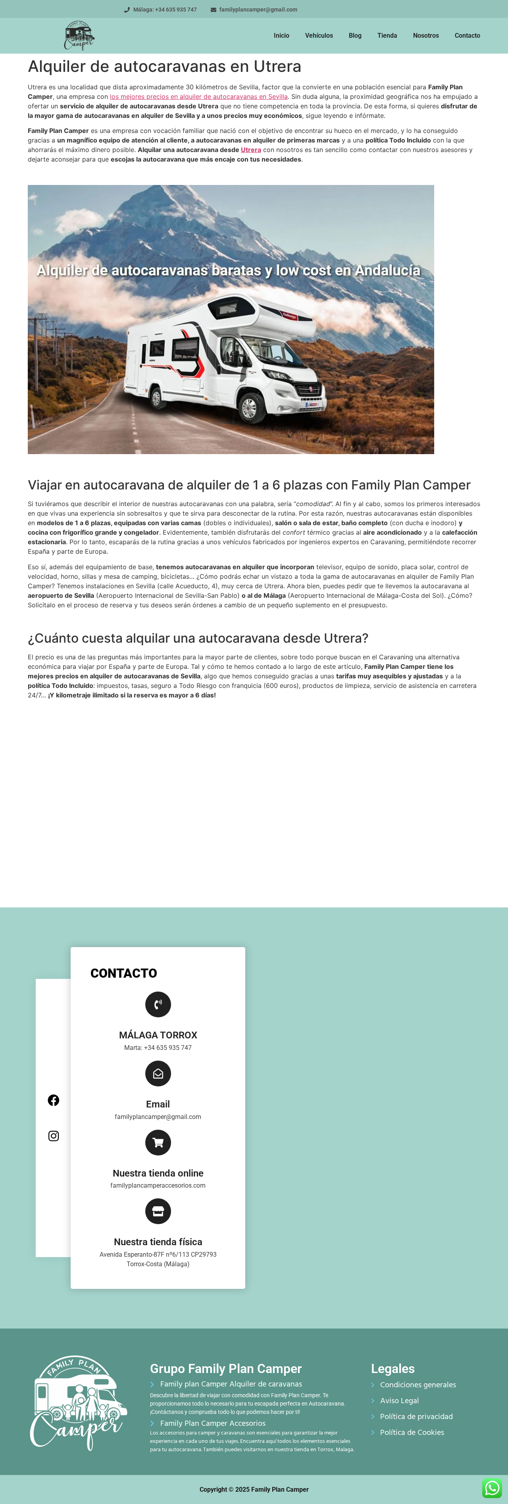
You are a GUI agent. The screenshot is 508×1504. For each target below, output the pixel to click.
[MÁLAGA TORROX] (158, 1004)
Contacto (467, 35)
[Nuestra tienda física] (158, 1211)
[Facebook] (53, 1100)
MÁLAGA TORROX (158, 1035)
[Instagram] (53, 1136)
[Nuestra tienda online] (158, 1142)
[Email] (158, 1073)
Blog (355, 35)
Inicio (281, 35)
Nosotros (426, 35)
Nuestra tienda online (158, 1173)
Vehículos (319, 35)
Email (158, 1104)
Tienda (387, 35)
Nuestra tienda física (158, 1242)
